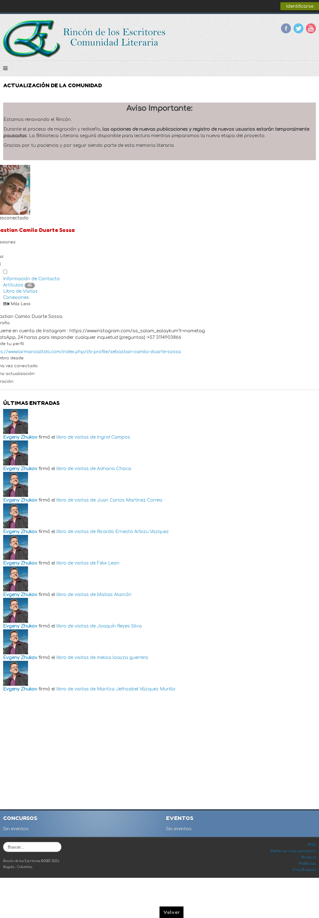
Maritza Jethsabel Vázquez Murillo (136, 689)
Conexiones (16, 297)
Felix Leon (108, 563)
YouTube (311, 28)
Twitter (298, 28)
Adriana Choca (114, 468)
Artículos (17, 285)
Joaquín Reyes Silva (119, 626)
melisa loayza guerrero (122, 657)
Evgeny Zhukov (20, 437)
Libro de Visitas (20, 291)
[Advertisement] (160, 751)
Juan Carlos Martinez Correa (129, 500)
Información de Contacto (31, 278)
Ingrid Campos (113, 437)
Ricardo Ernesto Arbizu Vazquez (133, 531)
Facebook (286, 28)
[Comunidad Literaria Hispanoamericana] (85, 39)
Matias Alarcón (114, 594)
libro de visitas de (76, 437)
